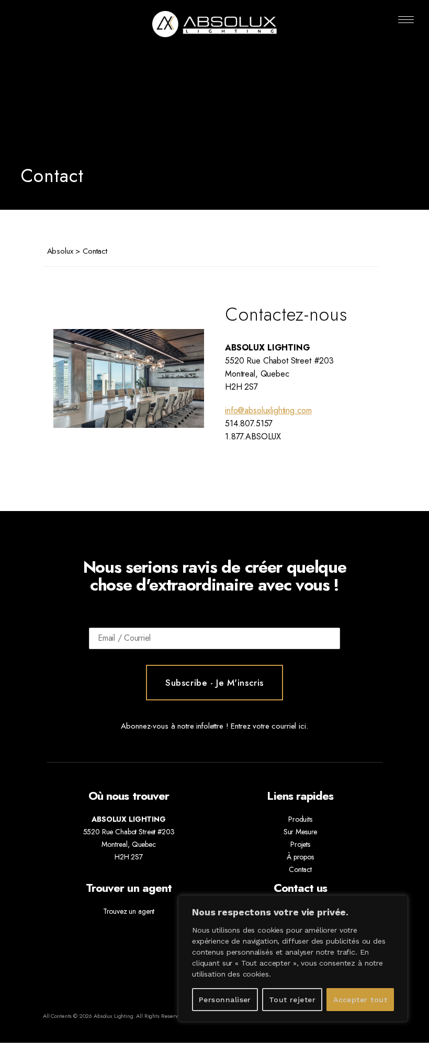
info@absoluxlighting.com (268, 410)
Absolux (60, 251)
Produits (300, 819)
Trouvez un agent (129, 911)
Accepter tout (360, 999)
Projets (300, 844)
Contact (300, 869)
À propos (300, 857)
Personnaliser (225, 999)
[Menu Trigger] (406, 19)
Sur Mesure (301, 831)
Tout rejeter (292, 999)
